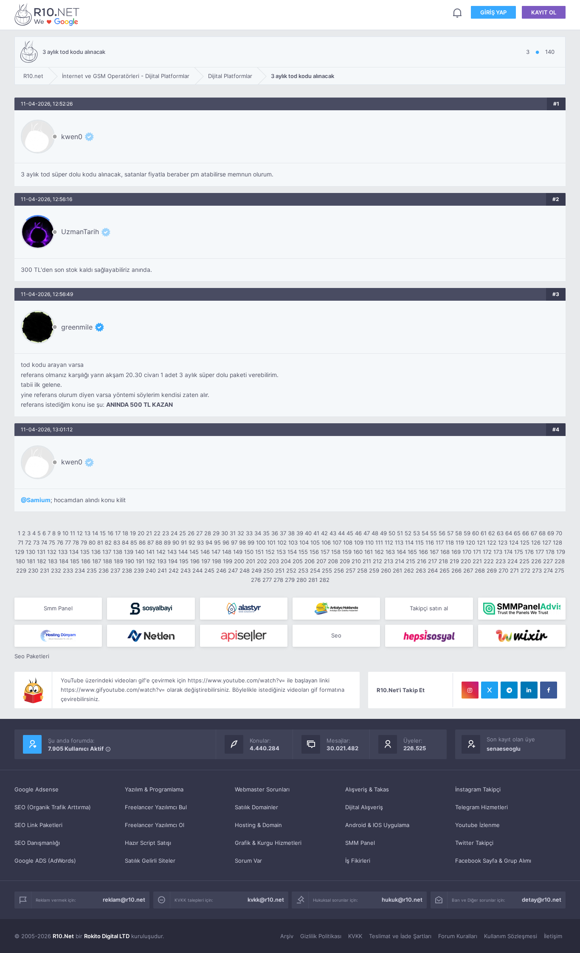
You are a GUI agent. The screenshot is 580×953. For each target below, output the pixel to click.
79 (84, 542)
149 (237, 551)
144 (183, 551)
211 (367, 561)
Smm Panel (58, 608)
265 (444, 570)
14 (95, 533)
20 (141, 533)
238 (127, 570)
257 (350, 570)
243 (185, 570)
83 (116, 542)
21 (149, 533)
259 (374, 570)
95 (217, 542)
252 (291, 570)
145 (194, 551)
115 (419, 542)
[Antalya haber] (336, 609)
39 (299, 533)
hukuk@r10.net (402, 899)
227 (548, 561)
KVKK (355, 936)
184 (63, 561)
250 (268, 570)
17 (118, 533)
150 (248, 551)
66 (525, 533)
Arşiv (286, 936)
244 (197, 570)
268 (480, 570)
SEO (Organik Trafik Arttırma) (52, 807)
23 (165, 533)
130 (30, 551)
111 (379, 542)
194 (172, 561)
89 (167, 542)
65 (517, 533)
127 (546, 542)
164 (401, 551)
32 (240, 533)
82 (108, 542)
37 (283, 533)
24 (174, 533)
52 (408, 533)
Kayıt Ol (543, 12)
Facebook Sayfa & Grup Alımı (493, 860)
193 (161, 561)
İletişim (553, 936)
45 (349, 533)
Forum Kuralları (457, 936)
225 (524, 561)
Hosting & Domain (258, 825)
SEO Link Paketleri (38, 825)
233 (68, 570)
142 (161, 551)
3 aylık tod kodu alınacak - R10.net (48, 14)
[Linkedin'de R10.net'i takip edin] (529, 690)
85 (133, 542)
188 (107, 561)
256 (339, 570)
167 (434, 551)
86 (142, 542)
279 (290, 579)
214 (399, 561)
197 (205, 561)
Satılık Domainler (256, 807)
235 (92, 570)
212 (377, 561)
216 (421, 561)
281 (313, 579)
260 (386, 570)
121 (481, 542)
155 (303, 551)
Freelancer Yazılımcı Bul (156, 807)
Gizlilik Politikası (320, 936)
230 (33, 570)
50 (392, 533)
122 (491, 542)
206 (309, 561)
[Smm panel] (522, 609)
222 (489, 561)
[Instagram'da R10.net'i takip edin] (470, 690)
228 (560, 561)
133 (63, 551)
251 (279, 570)
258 (362, 570)
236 (104, 570)
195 (184, 561)
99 (251, 542)
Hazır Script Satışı (148, 842)
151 (259, 551)
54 (425, 533)
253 (303, 570)
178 (550, 551)
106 (326, 542)
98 (242, 542)
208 (333, 561)
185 (74, 561)
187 (96, 561)
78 (76, 542)
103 (293, 542)
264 (433, 570)
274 (548, 570)
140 (139, 551)
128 (557, 542)
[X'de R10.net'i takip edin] (489, 690)
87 (150, 542)
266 (456, 570)
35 (266, 533)
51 (400, 533)
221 (477, 561)
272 (525, 570)
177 (539, 551)
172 (487, 551)
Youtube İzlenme (477, 825)
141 (150, 551)
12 (80, 533)
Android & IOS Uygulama (377, 825)
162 (379, 551)
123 (502, 542)
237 (115, 570)
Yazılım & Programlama (154, 789)
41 (316, 533)
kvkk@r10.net (266, 899)
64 (508, 533)
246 (221, 570)
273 (537, 570)
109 (358, 542)
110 (369, 542)
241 (162, 570)
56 (442, 533)
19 (133, 533)
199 (227, 561)
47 (366, 533)
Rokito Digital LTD (107, 936)
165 (412, 551)
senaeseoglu (504, 748)
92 (192, 542)
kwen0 (71, 136)
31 (233, 533)
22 (157, 533)
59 (467, 533)
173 (497, 551)
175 (518, 551)
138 (117, 551)
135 (85, 551)
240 (151, 570)
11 (72, 533)
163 (390, 551)
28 (207, 533)
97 (234, 542)
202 (262, 561)
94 (209, 542)
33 (249, 533)
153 (281, 551)
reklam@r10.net (124, 899)
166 (423, 551)
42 (324, 533)
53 (416, 533)
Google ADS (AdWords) (45, 860)
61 (484, 533)
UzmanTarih (80, 231)
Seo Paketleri (31, 656)
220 (466, 561)
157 (325, 551)
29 (216, 533)
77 (68, 542)
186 (85, 561)
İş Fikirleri (357, 860)
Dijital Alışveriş (364, 807)
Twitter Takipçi (474, 842)
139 (128, 551)
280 (301, 579)
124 (513, 542)
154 (292, 551)
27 (199, 533)
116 (429, 542)
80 (92, 542)
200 (239, 561)
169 (456, 551)
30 (224, 533)
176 (529, 551)
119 (460, 542)
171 (477, 551)
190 (129, 561)
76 (60, 542)
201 (250, 561)
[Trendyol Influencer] (522, 636)
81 (100, 542)
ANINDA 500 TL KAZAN (139, 404)
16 (110, 533)
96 (225, 542)
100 (260, 542)
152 (270, 551)
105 (315, 542)
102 (282, 542)
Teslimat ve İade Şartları (400, 936)
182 (41, 561)
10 (65, 533)
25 (182, 533)
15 (103, 533)
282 (324, 579)
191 (140, 561)
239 (139, 570)
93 (200, 542)
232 (56, 570)
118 (449, 542)
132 (51, 551)
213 (388, 561)
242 (174, 570)
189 (118, 561)
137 (106, 551)
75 (52, 542)
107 (336, 542)
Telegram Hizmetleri (481, 807)
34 (257, 533)
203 (274, 561)
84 (125, 542)
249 (256, 570)
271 (514, 570)
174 (508, 551)
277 (267, 579)
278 (278, 579)
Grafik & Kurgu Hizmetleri (268, 842)
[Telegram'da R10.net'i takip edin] (509, 690)
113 (399, 542)
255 (327, 570)
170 (466, 551)
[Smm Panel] (150, 609)
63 (500, 533)
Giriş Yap (493, 12)
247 (233, 570)
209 (345, 561)
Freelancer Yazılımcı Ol (154, 825)
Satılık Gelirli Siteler (150, 860)
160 (358, 551)
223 (501, 561)
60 (475, 533)
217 (432, 561)
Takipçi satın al (429, 608)
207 (321, 561)
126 (536, 542)
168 (445, 551)
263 (421, 570)
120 (470, 542)
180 (20, 561)
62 (491, 533)
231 (44, 570)
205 (298, 561)
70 (559, 533)
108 (347, 542)
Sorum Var (248, 860)
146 (205, 551)
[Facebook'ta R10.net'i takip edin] (548, 690)
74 (44, 542)
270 (503, 570)
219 (454, 561)
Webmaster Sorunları (262, 789)
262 (409, 570)
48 (375, 533)
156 (314, 551)
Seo (336, 635)
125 (524, 542)
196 (195, 561)
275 (559, 570)
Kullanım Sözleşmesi (510, 936)
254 (315, 570)
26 (191, 533)
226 (536, 561)
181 (31, 561)
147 (215, 551)
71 (20, 542)
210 (356, 561)
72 (28, 542)
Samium (39, 500)
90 (175, 542)
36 (274, 533)
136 (96, 551)
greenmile (77, 327)
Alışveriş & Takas (367, 789)
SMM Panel (360, 842)
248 (244, 570)
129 (19, 551)
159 (347, 551)
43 (332, 533)
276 (256, 579)
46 (358, 533)
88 (158, 542)
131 (41, 551)
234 (80, 570)
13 (87, 533)
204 (286, 561)
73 (36, 542)
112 (389, 542)
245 (209, 570)
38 (291, 533)
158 (336, 551)
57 (450, 533)
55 (433, 533)
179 (560, 551)
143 (172, 551)
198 (216, 561)
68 (542, 533)
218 (443, 561)
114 (409, 542)
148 (226, 551)
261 (397, 570)
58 (458, 533)
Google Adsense (36, 789)
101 (271, 542)
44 (341, 533)
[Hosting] (243, 609)
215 (410, 561)
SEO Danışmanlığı (37, 842)
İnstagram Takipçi (478, 789)
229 (21, 570)
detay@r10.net (541, 899)
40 (308, 533)
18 (125, 533)
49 (383, 533)
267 (468, 570)
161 (368, 551)
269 (492, 570)
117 (440, 542)
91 (184, 542)
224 (512, 561)
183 (52, 561)
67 (534, 533)
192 (150, 561)
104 (304, 542)
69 (550, 533)
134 (74, 551)
